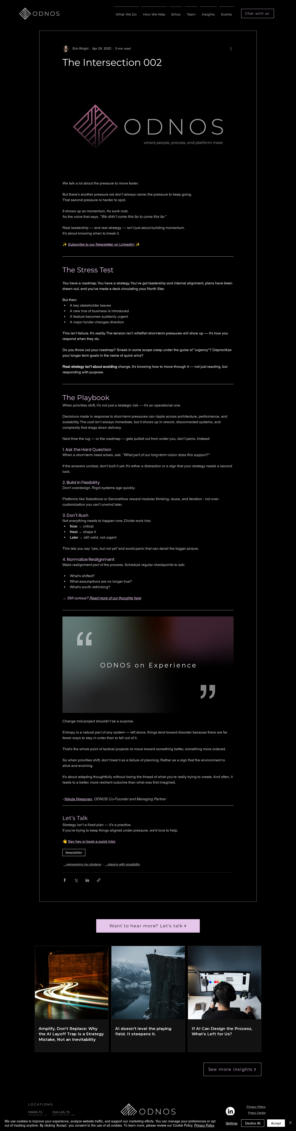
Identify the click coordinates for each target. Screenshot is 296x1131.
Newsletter (73, 852)
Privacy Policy (256, 1107)
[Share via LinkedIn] (87, 880)
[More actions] (231, 48)
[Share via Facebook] (64, 880)
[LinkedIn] (230, 1111)
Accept (276, 1123)
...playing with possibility (122, 864)
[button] (257, 13)
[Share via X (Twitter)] (76, 880)
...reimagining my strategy (82, 864)
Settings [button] (231, 1123)
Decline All (252, 1123)
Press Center (257, 1113)
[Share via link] (98, 880)
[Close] (290, 1123)
